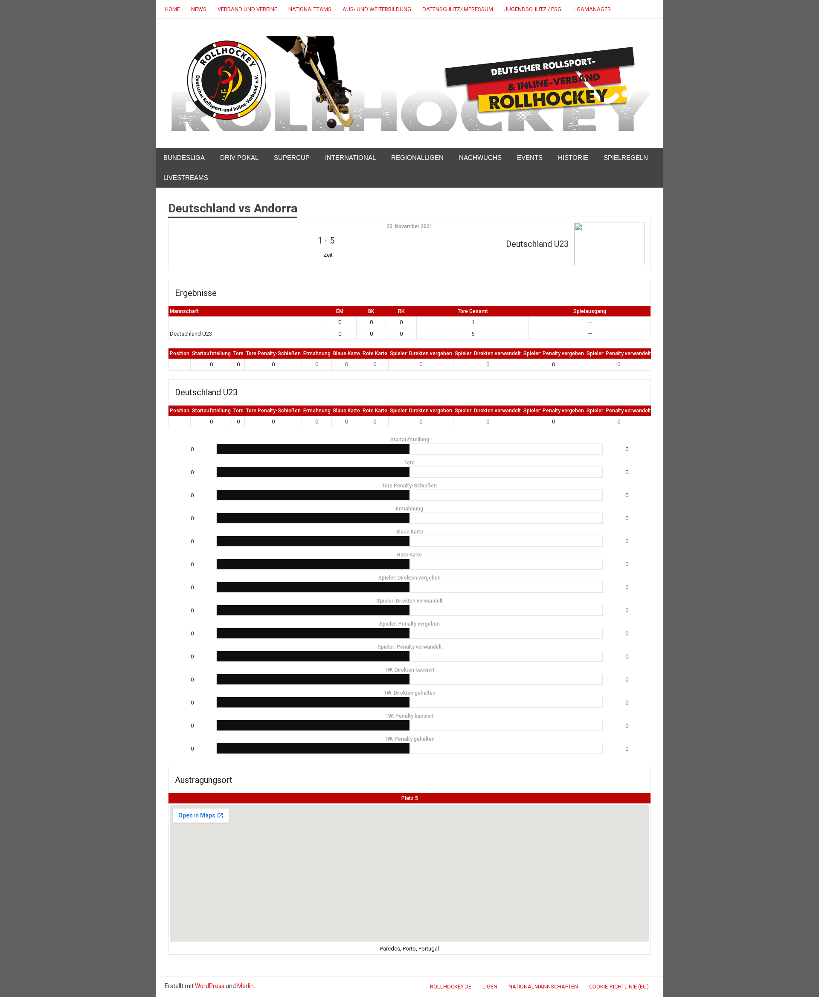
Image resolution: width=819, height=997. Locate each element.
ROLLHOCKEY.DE (450, 986)
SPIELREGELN (626, 157)
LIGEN (489, 986)
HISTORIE (573, 157)
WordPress (209, 986)
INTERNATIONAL (350, 157)
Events (530, 157)
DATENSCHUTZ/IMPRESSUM (457, 9)
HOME (172, 9)
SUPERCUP (292, 157)
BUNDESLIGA (184, 157)
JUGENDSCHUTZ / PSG (532, 9)
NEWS (198, 9)
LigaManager (591, 9)
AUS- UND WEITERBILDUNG (377, 9)
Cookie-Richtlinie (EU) (619, 986)
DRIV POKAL (239, 157)
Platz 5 (409, 798)
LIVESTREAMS (185, 177)
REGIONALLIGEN (417, 157)
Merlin (245, 986)
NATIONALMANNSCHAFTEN (543, 986)
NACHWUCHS (480, 157)
